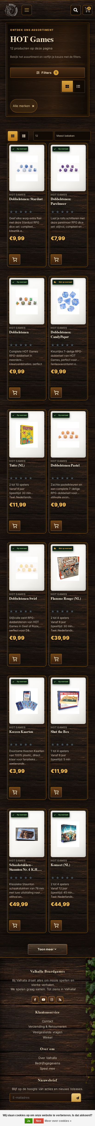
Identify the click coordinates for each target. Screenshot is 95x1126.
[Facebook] (35, 999)
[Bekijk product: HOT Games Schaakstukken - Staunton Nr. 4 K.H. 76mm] (26, 871)
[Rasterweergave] (67, 86)
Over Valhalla (47, 1058)
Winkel (47, 1037)
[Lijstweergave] (78, 86)
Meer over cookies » (58, 1121)
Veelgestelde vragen (47, 1032)
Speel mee (47, 1068)
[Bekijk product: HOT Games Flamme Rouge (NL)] (68, 604)
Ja (28, 1121)
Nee (38, 1121)
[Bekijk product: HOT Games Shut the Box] (68, 738)
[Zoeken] (76, 10)
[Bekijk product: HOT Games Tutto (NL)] (26, 471)
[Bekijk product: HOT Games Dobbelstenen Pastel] (68, 471)
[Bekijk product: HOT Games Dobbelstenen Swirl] (26, 604)
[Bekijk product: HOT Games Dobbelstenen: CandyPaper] (68, 338)
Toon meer (46, 949)
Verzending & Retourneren (47, 1026)
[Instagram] (51, 999)
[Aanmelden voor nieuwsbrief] (76, 1098)
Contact (47, 1021)
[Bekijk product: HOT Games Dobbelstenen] (26, 338)
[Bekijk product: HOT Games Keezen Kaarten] (26, 738)
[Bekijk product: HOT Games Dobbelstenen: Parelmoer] (68, 205)
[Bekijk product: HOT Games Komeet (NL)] (68, 871)
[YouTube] (43, 999)
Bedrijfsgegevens (47, 1063)
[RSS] (59, 999)
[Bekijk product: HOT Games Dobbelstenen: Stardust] (26, 205)
